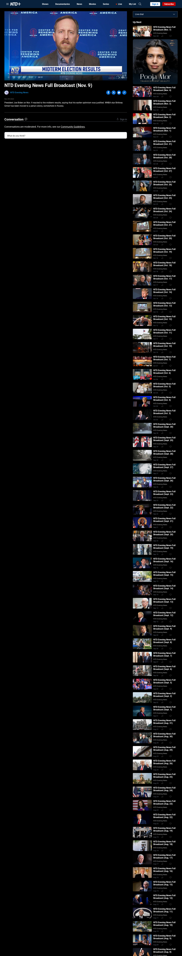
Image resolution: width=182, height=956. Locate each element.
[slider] (65, 73)
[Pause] (8, 77)
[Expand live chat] (174, 14)
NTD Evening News (19, 92)
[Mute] (24, 77)
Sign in (155, 4)
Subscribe (169, 4)
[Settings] (122, 77)
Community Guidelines (73, 126)
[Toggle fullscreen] (117, 77)
